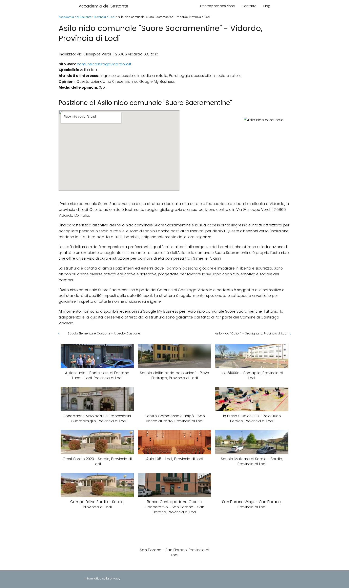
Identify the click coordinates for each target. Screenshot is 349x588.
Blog (266, 6)
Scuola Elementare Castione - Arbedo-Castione (104, 333)
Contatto (249, 6)
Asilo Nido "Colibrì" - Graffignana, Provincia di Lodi (251, 333)
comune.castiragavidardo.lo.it (104, 64)
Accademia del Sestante (103, 6)
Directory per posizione (217, 6)
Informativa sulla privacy (102, 578)
